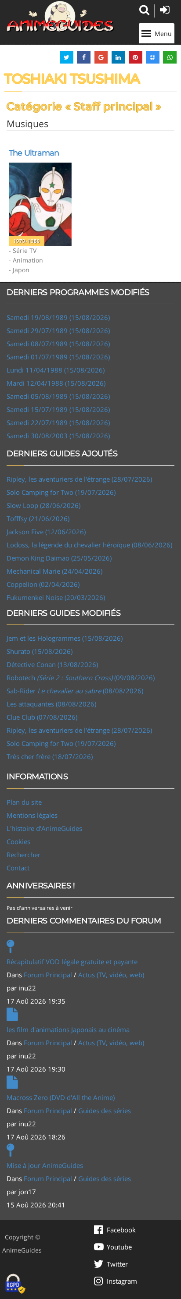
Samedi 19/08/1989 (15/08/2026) (58, 317)
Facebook (121, 1229)
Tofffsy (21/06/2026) (38, 518)
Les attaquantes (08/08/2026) (51, 703)
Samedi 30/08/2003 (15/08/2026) (58, 435)
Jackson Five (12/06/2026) (46, 531)
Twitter (117, 1264)
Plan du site (24, 802)
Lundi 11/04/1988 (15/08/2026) (56, 370)
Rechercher (23, 854)
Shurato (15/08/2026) (39, 651)
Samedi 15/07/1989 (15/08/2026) (58, 409)
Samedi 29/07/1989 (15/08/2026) (58, 330)
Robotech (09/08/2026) (81, 677)
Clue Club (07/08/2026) (42, 717)
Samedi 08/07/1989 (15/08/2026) (58, 343)
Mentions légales (32, 815)
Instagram (122, 1281)
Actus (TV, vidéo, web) (111, 974)
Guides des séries (104, 1110)
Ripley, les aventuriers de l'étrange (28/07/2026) (79, 479)
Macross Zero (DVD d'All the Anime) (61, 1097)
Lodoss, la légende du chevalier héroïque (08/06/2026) (89, 544)
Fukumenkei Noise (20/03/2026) (56, 597)
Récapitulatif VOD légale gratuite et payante (72, 961)
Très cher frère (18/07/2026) (50, 756)
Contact (18, 867)
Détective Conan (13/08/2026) (52, 664)
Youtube (119, 1246)
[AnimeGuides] (60, 16)
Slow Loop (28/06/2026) (43, 505)
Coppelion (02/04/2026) (43, 584)
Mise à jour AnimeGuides (45, 1165)
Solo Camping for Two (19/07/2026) (61, 492)
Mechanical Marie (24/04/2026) (54, 571)
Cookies (18, 841)
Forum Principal (48, 974)
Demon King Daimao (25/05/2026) (59, 558)
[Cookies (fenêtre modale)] (15, 1284)
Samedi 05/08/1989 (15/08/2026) (58, 396)
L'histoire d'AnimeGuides (44, 828)
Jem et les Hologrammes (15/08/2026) (65, 638)
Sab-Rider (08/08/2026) (75, 690)
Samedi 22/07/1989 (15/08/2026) (58, 422)
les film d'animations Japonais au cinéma (68, 1029)
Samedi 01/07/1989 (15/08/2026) (58, 356)
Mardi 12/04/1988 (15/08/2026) (56, 383)
